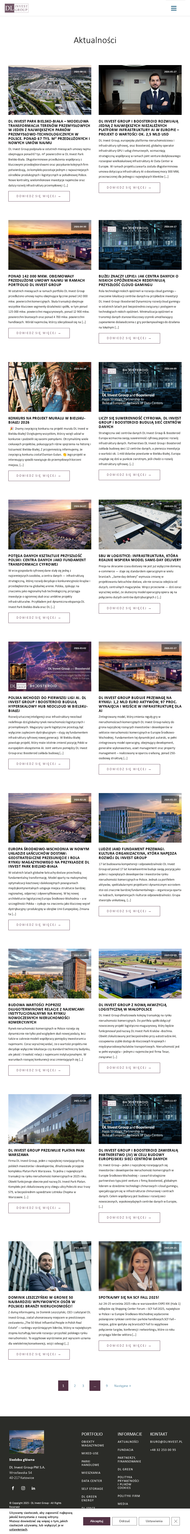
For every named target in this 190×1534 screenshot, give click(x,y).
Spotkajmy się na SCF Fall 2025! (129, 1297)
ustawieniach (18, 1530)
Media (123, 1504)
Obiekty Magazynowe (93, 1443)
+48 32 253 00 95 (163, 1450)
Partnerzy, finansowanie (129, 1459)
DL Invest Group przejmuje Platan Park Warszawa (46, 1152)
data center (92, 1481)
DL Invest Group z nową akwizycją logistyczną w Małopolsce (132, 1007)
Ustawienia (154, 1521)
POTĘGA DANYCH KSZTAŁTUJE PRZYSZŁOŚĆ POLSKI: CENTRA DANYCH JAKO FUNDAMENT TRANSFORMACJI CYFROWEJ (47, 560)
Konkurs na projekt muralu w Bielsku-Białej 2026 (46, 420)
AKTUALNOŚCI (128, 1441)
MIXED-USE (90, 1453)
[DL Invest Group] (16, 8)
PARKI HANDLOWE (90, 1463)
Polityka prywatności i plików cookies (128, 1482)
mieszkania (91, 1472)
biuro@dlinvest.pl (166, 1441)
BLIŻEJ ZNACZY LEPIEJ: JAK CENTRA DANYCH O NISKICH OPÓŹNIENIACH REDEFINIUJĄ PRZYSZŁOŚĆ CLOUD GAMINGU (139, 280)
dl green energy (89, 1498)
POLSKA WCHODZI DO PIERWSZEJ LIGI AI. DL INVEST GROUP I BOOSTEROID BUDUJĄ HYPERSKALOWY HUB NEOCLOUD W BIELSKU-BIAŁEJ (48, 704)
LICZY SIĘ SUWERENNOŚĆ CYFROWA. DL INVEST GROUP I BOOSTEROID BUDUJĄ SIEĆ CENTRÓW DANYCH (140, 422)
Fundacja (125, 1450)
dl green (125, 1469)
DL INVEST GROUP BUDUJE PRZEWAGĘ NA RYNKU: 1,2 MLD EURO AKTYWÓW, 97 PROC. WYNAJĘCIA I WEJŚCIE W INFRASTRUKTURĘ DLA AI (140, 704)
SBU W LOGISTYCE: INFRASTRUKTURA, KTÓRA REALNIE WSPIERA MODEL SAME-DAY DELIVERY (140, 558)
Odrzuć (124, 1521)
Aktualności (95, 40)
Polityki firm (129, 1496)
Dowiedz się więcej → (39, 196)
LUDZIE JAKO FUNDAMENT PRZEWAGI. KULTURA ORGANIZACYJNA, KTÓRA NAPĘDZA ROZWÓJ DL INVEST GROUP (138, 853)
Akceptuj (96, 1521)
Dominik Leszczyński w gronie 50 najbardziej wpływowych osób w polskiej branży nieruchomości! (41, 1301)
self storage (92, 1488)
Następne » (122, 1385)
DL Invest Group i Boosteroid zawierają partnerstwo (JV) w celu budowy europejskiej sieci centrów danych (138, 1154)
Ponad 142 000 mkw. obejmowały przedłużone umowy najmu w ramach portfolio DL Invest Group (46, 280)
